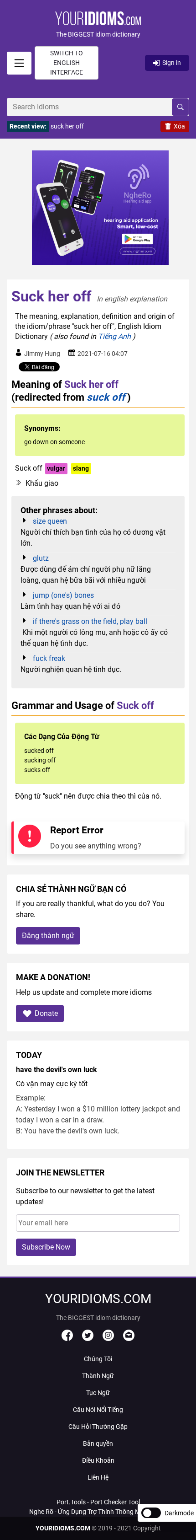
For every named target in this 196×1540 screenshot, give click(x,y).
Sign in (171, 62)
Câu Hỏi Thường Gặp (98, 1426)
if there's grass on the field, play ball (90, 621)
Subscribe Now (46, 1247)
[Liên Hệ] (128, 1338)
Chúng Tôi (98, 1359)
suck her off (67, 126)
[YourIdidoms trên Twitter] (87, 1338)
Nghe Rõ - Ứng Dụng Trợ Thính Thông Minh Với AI (98, 1511)
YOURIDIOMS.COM (63, 1528)
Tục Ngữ (98, 1392)
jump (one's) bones (63, 595)
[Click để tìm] (180, 107)
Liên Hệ (98, 1477)
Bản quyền (98, 1443)
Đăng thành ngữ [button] (48, 935)
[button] (98, 25)
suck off (106, 397)
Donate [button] (46, 1013)
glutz (41, 558)
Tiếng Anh (114, 336)
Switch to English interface (66, 62)
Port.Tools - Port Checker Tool (98, 1502)
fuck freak (49, 658)
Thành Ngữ (98, 1375)
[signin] (19, 63)
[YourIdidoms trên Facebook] (67, 1338)
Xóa (179, 126)
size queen (50, 521)
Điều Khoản (98, 1460)
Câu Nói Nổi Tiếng (98, 1409)
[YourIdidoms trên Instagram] (108, 1338)
